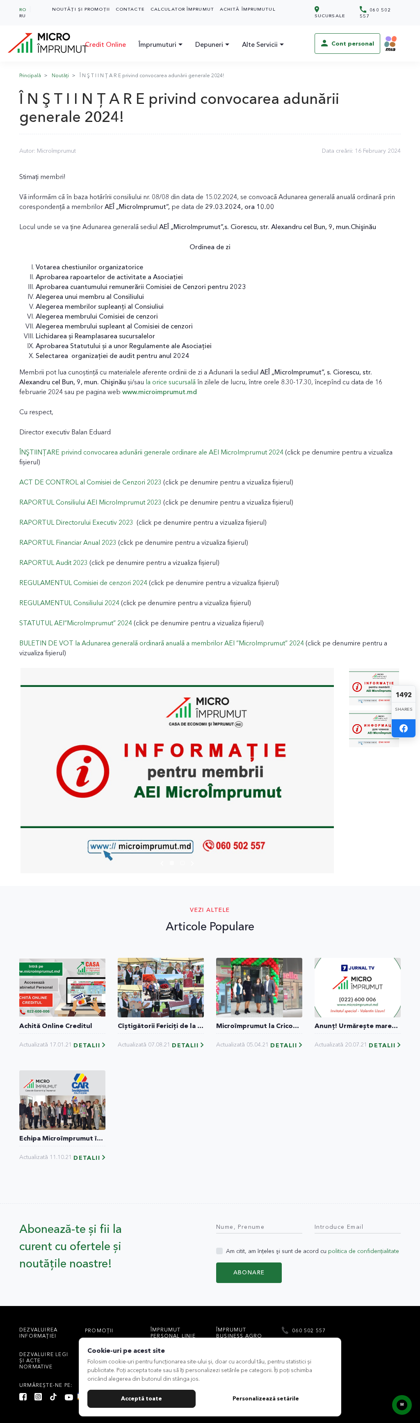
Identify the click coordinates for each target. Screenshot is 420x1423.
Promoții (99, 1330)
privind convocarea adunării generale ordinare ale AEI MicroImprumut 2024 (171, 452)
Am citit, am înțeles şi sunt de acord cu (312, 1251)
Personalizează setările (266, 1398)
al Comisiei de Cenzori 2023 (120, 482)
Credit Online (105, 44)
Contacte (130, 9)
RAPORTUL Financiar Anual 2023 (68, 542)
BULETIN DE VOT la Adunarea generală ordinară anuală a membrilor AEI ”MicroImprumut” (153, 643)
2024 (139, 582)
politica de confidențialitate (363, 1251)
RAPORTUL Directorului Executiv (68, 522)
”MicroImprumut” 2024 (98, 623)
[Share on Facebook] (403, 728)
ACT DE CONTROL (48, 482)
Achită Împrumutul (248, 9)
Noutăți (60, 75)
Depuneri (209, 44)
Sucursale (330, 15)
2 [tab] (184, 864)
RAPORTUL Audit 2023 (53, 562)
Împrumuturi (157, 44)
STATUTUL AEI (41, 623)
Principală (30, 75)
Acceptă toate (141, 1398)
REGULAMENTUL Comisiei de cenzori (75, 582)
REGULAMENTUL (45, 603)
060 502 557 (375, 13)
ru (22, 15)
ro (22, 9)
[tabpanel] (177, 770)
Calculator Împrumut (182, 9)
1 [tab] (174, 864)
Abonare (249, 1272)
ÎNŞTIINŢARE (39, 452)
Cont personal (352, 43)
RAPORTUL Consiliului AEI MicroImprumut (82, 502)
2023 (153, 502)
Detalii (86, 1045)
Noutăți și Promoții (81, 9)
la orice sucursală (171, 382)
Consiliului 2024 (95, 603)
